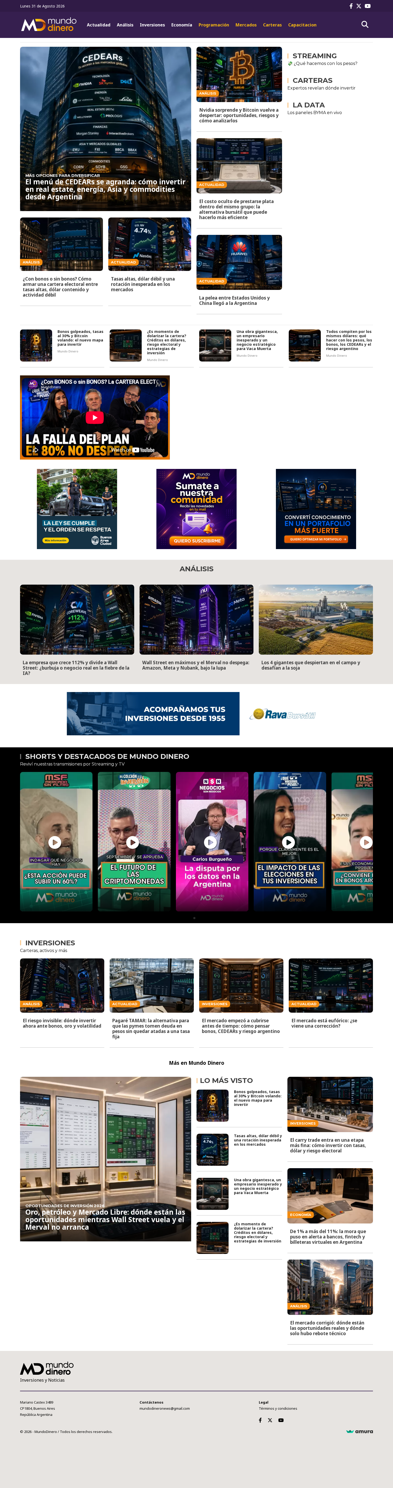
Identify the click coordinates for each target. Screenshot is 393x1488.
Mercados (246, 25)
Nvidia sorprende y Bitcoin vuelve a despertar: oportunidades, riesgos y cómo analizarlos (239, 115)
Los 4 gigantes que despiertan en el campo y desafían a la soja (310, 665)
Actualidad (98, 25)
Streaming (315, 56)
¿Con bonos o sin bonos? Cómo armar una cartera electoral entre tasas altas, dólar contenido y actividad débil (60, 287)
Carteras (272, 25)
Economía (181, 25)
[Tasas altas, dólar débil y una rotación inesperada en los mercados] (212, 1150)
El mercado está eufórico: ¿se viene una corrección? (324, 1023)
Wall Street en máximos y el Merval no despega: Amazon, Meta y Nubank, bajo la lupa (195, 665)
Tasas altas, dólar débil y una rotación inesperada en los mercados (143, 284)
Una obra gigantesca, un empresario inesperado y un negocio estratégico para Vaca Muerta (257, 340)
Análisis (125, 25)
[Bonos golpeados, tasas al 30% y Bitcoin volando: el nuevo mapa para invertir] (36, 345)
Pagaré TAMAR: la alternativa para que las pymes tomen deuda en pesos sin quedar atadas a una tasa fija (151, 1028)
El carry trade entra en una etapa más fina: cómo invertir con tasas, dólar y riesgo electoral (328, 1145)
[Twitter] (360, 6)
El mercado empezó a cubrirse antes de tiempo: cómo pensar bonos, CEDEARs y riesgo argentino (241, 1025)
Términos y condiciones (278, 1408)
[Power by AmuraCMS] (359, 1432)
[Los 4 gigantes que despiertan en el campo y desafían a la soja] (316, 620)
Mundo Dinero (67, 351)
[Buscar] (365, 25)
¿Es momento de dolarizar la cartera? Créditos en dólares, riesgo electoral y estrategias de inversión (166, 342)
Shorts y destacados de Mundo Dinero (107, 756)
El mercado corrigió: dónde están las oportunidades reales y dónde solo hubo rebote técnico (327, 1328)
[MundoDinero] (49, 25)
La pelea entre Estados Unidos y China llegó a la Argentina (234, 300)
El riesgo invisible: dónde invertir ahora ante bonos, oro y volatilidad (62, 1023)
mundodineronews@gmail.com (165, 1408)
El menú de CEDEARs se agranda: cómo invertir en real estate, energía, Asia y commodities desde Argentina (105, 189)
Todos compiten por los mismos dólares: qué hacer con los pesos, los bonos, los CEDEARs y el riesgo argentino (349, 340)
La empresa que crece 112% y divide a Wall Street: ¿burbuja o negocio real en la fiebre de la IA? (76, 667)
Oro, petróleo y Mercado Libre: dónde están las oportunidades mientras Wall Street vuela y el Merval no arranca (105, 1219)
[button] (194, 918)
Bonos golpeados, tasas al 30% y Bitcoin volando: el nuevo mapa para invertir (80, 338)
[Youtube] (369, 6)
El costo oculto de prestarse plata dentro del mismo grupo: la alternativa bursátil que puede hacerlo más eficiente (236, 209)
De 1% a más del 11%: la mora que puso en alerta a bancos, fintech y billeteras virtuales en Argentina (328, 1236)
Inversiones (152, 25)
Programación (214, 25)
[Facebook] (352, 6)
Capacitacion (302, 25)
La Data (309, 105)
